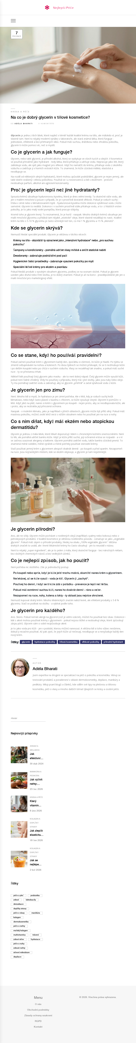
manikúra (36, 913)
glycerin (26, 642)
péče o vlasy (19, 913)
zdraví (16, 900)
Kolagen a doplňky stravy (35, 823)
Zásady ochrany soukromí (38, 1015)
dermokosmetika (21, 922)
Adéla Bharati (24, 123)
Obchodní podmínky (38, 1010)
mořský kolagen (20, 930)
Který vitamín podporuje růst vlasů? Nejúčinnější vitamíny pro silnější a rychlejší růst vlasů (37, 804)
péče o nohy (18, 944)
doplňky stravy (19, 909)
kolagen (17, 917)
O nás (38, 1004)
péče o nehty (19, 926)
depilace (17, 957)
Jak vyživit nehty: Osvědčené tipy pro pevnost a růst (36, 782)
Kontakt (38, 1027)
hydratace (35, 939)
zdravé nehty (19, 948)
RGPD (38, 1021)
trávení (36, 935)
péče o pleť (18, 895)
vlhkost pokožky (90, 642)
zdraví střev (18, 939)
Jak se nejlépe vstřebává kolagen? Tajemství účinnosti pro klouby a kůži (37, 863)
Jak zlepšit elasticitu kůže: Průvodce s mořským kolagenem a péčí (37, 833)
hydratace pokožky (44, 642)
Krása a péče (20, 112)
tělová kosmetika (68, 642)
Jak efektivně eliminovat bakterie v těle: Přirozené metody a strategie (36, 756)
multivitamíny (19, 935)
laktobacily (31, 900)
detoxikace (18, 904)
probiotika (35, 895)
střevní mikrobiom (21, 952)
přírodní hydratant (113, 642)
